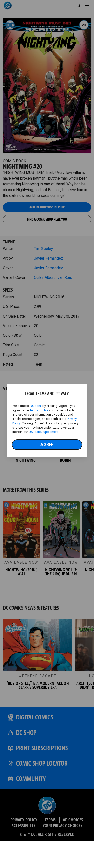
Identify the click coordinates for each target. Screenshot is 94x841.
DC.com (35, 406)
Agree (47, 444)
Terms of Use (39, 410)
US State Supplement (43, 432)
